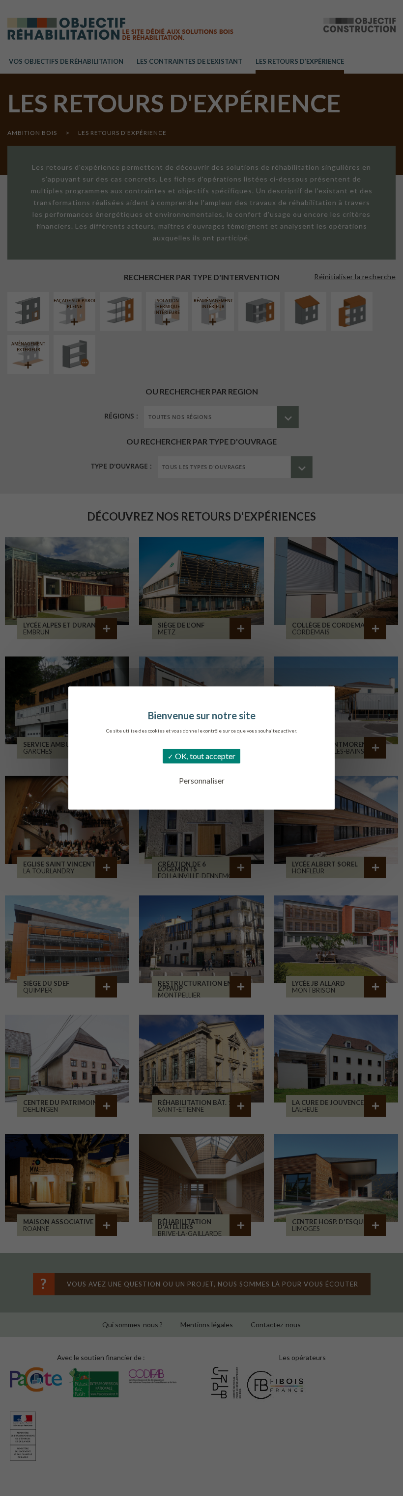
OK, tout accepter (204, 756)
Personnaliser (202, 780)
